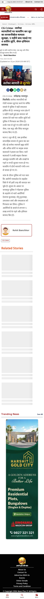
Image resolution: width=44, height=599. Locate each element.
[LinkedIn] (18, 90)
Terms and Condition (22, 586)
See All (40, 414)
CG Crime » (21, 24)
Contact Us (38, 2)
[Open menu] (3, 9)
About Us (28, 2)
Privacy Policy (22, 584)
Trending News (10, 414)
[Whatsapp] (15, 90)
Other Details (22, 581)
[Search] (35, 9)
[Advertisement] (22, 479)
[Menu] (41, 9)
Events (22, 578)
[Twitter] (11, 90)
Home (4, 24)
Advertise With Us (22, 575)
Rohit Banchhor (10, 55)
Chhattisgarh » (12, 24)
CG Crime (5, 241)
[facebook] (8, 90)
